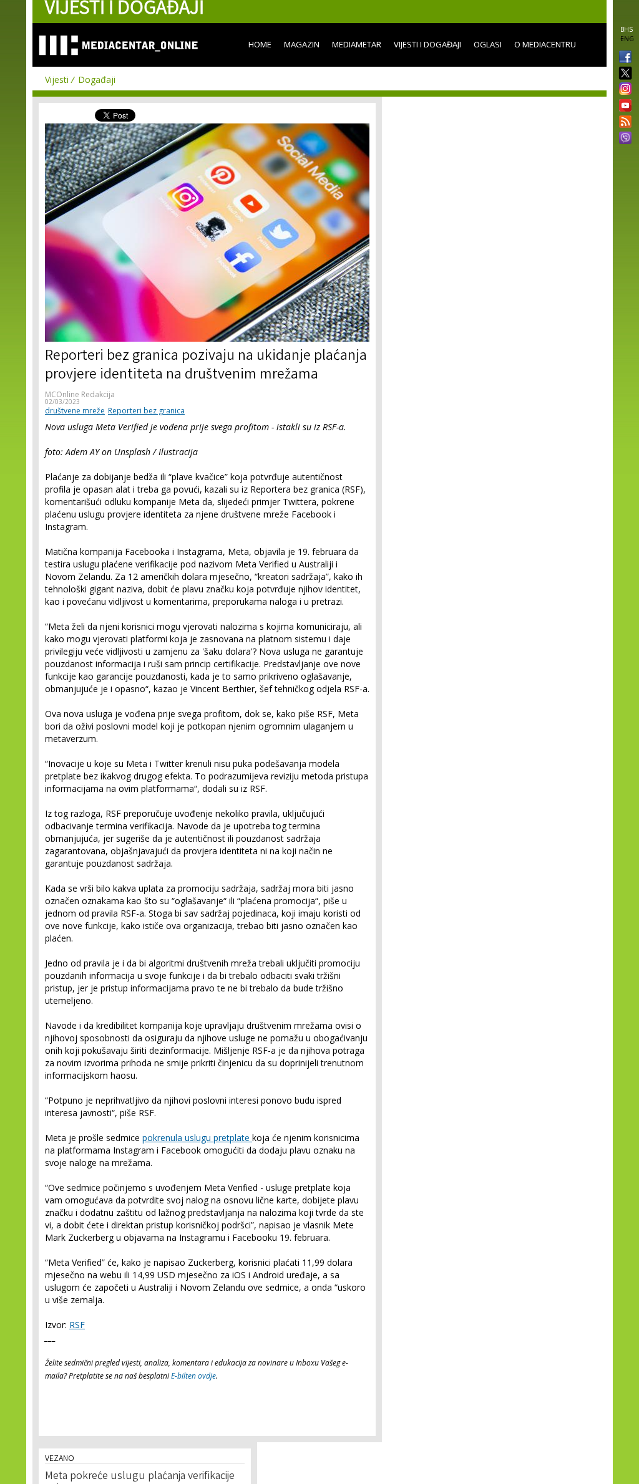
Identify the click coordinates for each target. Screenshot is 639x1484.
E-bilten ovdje (193, 1376)
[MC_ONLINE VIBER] (623, 139)
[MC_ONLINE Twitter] (623, 74)
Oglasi (488, 44)
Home (259, 44)
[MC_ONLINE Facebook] (623, 58)
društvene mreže (75, 410)
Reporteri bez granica (146, 410)
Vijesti (57, 79)
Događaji (96, 79)
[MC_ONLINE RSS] (623, 123)
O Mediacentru (545, 44)
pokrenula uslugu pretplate (197, 1138)
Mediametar (356, 44)
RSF (77, 1325)
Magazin (302, 44)
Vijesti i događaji (427, 44)
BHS (626, 29)
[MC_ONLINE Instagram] (623, 90)
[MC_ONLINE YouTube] (623, 105)
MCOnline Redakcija (80, 394)
